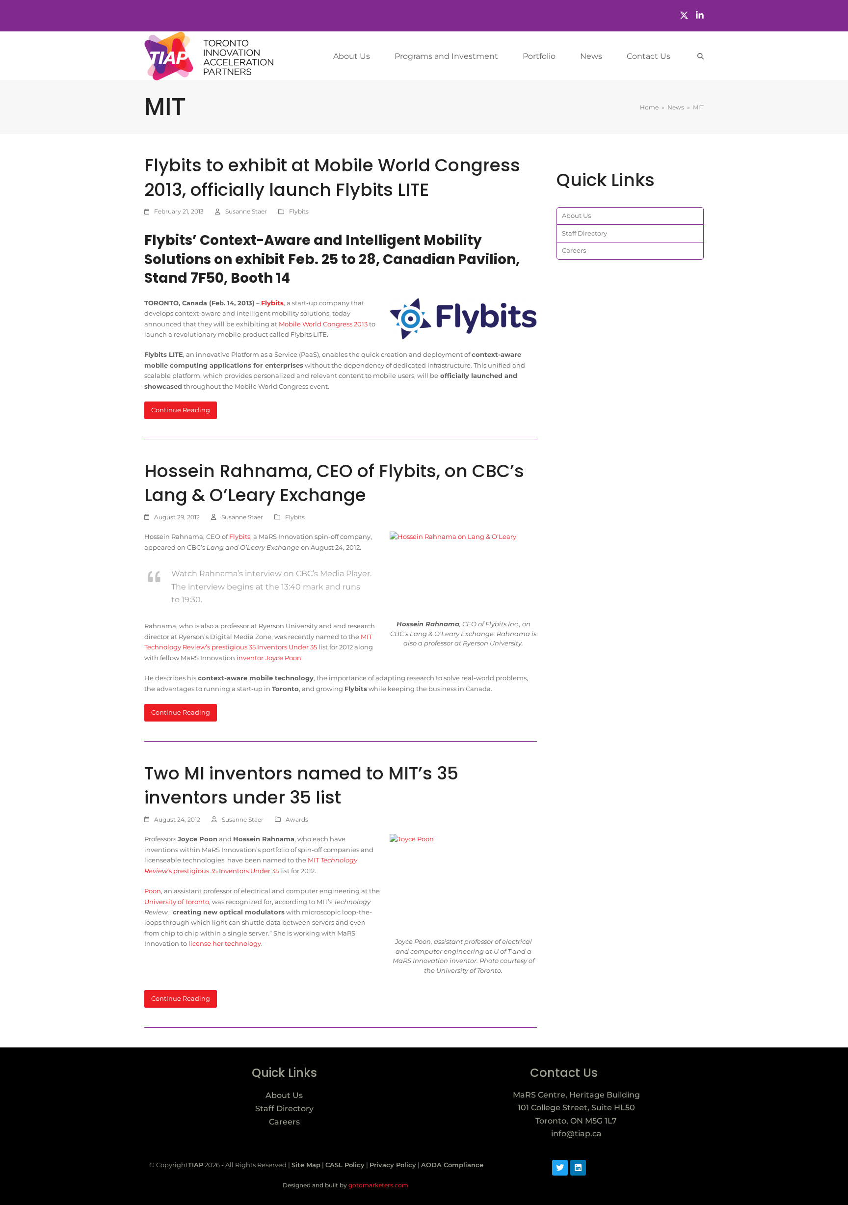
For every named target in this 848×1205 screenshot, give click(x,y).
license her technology (224, 943)
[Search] (700, 56)
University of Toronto (176, 902)
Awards (297, 819)
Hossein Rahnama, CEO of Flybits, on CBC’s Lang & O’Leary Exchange (334, 483)
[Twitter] (684, 15)
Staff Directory (584, 233)
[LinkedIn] (700, 15)
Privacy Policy (393, 1165)
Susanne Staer (246, 211)
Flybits (299, 211)
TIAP (195, 1165)
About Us (576, 215)
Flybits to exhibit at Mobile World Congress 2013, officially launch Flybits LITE (332, 177)
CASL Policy (345, 1165)
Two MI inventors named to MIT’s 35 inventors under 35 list (301, 785)
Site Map (306, 1165)
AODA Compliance (452, 1165)
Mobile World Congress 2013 (323, 324)
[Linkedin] (578, 1168)
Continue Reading (180, 410)
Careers (574, 250)
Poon (152, 891)
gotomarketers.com (377, 1185)
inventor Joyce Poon (269, 658)
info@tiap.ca (576, 1133)
